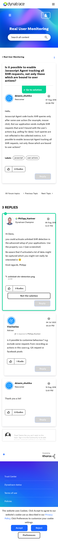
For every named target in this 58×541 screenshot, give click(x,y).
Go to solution (34, 89)
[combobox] (29, 37)
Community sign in (45, 15)
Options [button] (54, 57)
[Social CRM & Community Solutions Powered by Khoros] (49, 455)
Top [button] (4, 454)
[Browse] (11, 15)
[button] (19, 528)
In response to (28, 334)
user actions (32, 158)
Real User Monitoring (14, 57)
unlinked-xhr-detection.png (21, 276)
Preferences (29, 535)
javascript (18, 158)
